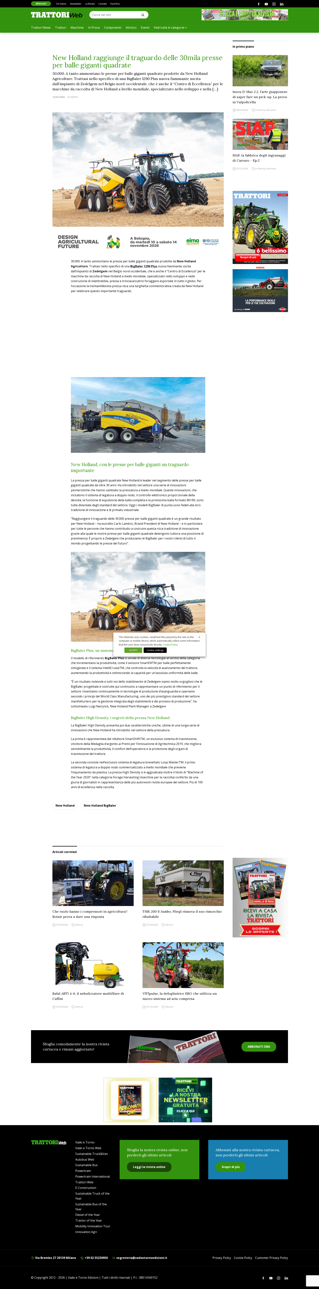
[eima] (138, 241)
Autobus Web (84, 1159)
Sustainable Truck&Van (91, 1154)
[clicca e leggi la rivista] (245, 14)
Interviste (271, 168)
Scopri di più (231, 1167)
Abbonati (41, 3)
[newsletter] (185, 1100)
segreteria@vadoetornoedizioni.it (141, 1258)
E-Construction (85, 1188)
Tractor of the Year (88, 1220)
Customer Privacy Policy (271, 1258)
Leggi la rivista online (149, 1167)
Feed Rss (115, 3)
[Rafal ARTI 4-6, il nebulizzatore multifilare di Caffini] (93, 965)
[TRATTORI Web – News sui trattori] (57, 15)
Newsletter (75, 3)
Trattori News (41, 27)
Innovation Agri (86, 1232)
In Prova (94, 27)
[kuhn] (260, 289)
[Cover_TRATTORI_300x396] (260, 227)
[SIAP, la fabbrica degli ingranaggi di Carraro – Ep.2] (260, 134)
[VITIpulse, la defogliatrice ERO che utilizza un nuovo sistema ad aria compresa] (183, 965)
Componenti (112, 27)
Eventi (145, 27)
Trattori (60, 27)
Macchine (77, 27)
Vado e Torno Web (88, 1148)
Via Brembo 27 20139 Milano (55, 1258)
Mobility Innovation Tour (92, 1226)
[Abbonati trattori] (130, 1100)
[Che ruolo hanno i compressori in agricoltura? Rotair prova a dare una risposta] (93, 883)
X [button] (199, 636)
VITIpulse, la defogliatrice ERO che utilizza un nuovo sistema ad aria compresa (180, 996)
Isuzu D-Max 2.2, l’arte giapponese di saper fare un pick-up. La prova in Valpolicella (260, 97)
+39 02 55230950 (96, 1258)
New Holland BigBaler (100, 805)
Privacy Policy (221, 1258)
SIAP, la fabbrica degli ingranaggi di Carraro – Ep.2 (259, 158)
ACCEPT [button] (133, 650)
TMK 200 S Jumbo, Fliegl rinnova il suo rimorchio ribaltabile (182, 914)
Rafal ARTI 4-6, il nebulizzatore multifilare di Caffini (88, 996)
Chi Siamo (61, 3)
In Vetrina (260, 110)
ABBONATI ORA (259, 1047)
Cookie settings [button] (155, 650)
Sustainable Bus (86, 1165)
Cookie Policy (243, 1258)
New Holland (65, 805)
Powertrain (83, 1171)
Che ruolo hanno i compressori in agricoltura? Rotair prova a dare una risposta (89, 914)
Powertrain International (92, 1176)
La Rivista (90, 3)
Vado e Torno (84, 1142)
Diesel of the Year (87, 1215)
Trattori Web (84, 1182)
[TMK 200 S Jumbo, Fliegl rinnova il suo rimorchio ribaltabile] (183, 883)
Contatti (102, 3)
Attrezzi (131, 27)
